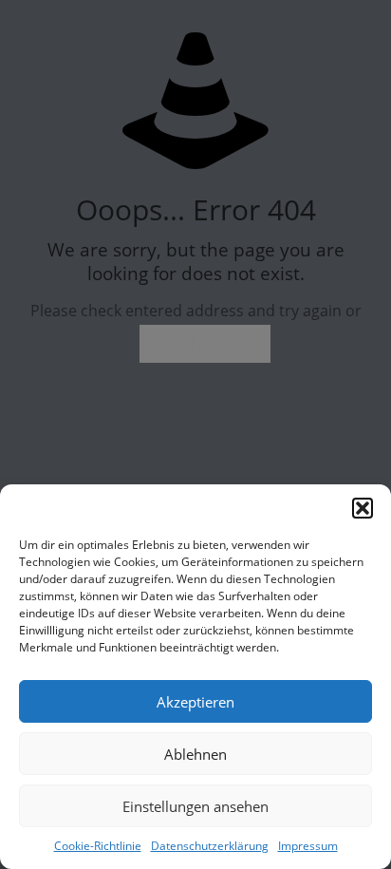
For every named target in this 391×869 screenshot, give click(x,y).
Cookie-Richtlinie (97, 846)
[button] (362, 508)
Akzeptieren (195, 701)
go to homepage (204, 343)
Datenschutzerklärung (210, 846)
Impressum (308, 846)
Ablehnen (195, 754)
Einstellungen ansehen (195, 806)
